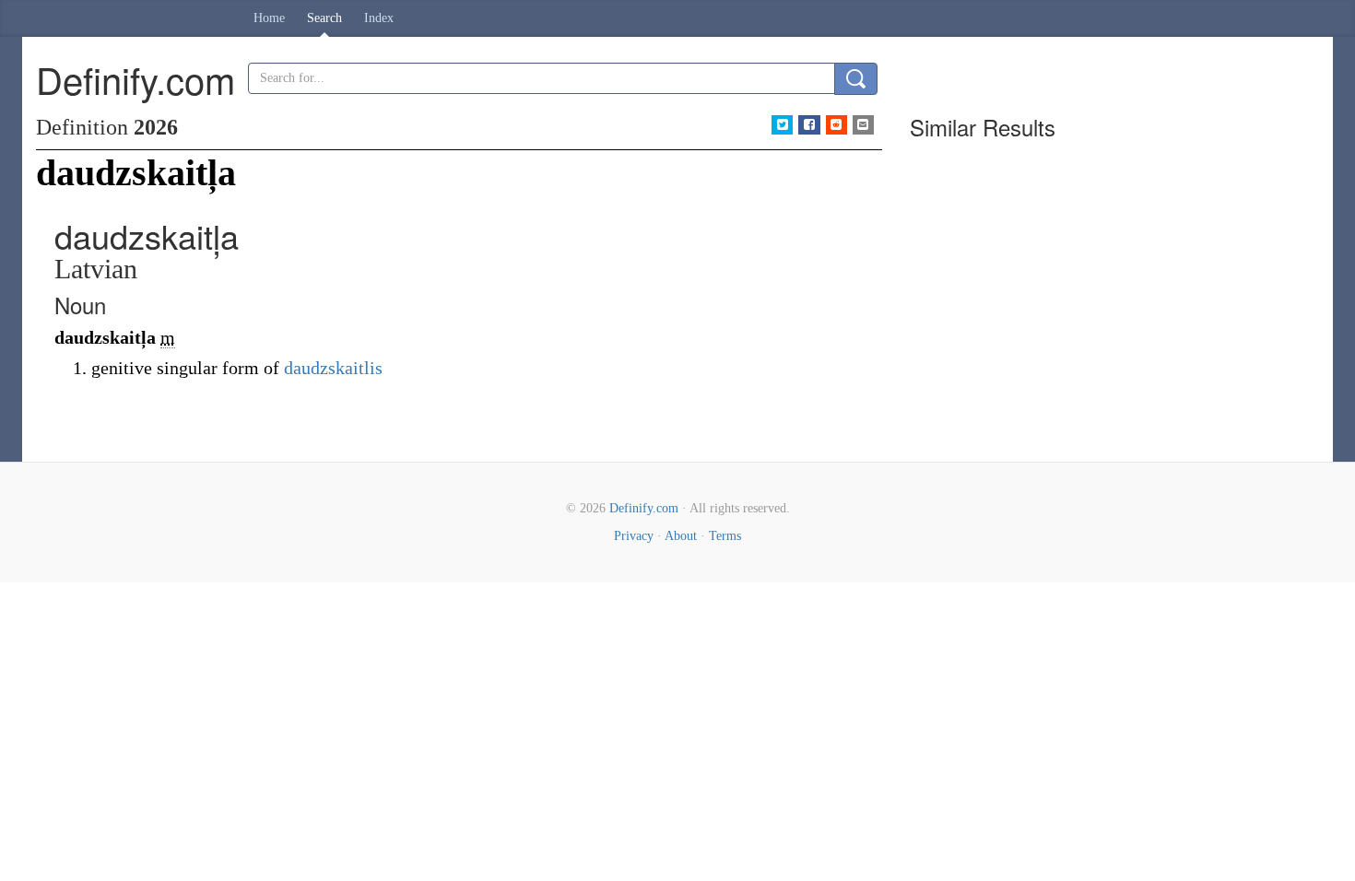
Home (269, 18)
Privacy (634, 536)
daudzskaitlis (333, 368)
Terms (725, 536)
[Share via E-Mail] (863, 124)
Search (324, 18)
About (681, 536)
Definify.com (643, 508)
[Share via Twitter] (782, 124)
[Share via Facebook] (808, 124)
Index (379, 18)
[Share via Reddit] (836, 124)
